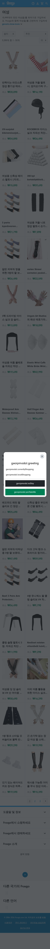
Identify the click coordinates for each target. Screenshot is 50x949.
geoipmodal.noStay (25, 483)
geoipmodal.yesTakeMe (25, 492)
